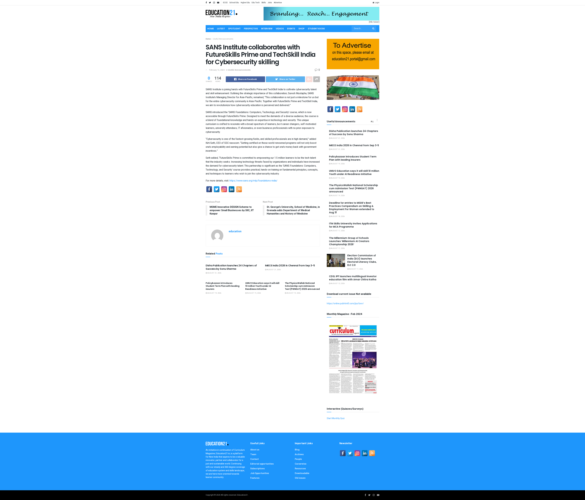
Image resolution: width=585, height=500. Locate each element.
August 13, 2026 (337, 283)
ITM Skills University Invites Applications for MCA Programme (353, 225)
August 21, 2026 (214, 273)
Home (210, 28)
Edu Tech (256, 2)
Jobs (270, 2)
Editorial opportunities (262, 463)
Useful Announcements (223, 39)
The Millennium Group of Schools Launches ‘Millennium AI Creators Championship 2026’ (349, 241)
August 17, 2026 (337, 230)
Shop (301, 28)
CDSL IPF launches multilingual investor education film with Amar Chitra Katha (353, 278)
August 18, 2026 (337, 216)
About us (254, 449)
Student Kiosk (316, 28)
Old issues (300, 478)
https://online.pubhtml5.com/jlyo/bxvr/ (345, 303)
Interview (266, 28)
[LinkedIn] (232, 189)
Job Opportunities (259, 473)
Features (254, 478)
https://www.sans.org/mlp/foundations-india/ (253, 181)
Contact (254, 459)
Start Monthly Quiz (336, 418)
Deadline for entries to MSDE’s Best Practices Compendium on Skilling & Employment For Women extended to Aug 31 (351, 207)
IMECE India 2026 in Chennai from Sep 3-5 (290, 265)
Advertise (278, 2)
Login (376, 2)
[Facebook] (209, 189)
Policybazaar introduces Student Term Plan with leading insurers (222, 286)
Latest (221, 28)
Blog (297, 449)
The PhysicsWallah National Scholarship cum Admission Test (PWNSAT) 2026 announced (302, 286)
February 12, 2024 (217, 69)
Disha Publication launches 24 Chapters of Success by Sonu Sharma (231, 267)
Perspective (251, 28)
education (235, 231)
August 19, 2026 (214, 293)
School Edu (234, 2)
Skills (263, 2)
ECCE (225, 2)
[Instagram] (224, 189)
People (298, 459)
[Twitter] (217, 189)
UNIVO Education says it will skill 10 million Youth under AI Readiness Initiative (262, 286)
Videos (280, 28)
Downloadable (302, 473)
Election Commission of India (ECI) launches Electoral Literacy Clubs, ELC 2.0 (362, 260)
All (372, 121)
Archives (299, 454)
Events (291, 28)
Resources (300, 468)
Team (253, 454)
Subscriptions (257, 468)
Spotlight (234, 28)
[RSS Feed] (239, 189)
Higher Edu (245, 2)
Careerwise (300, 463)
